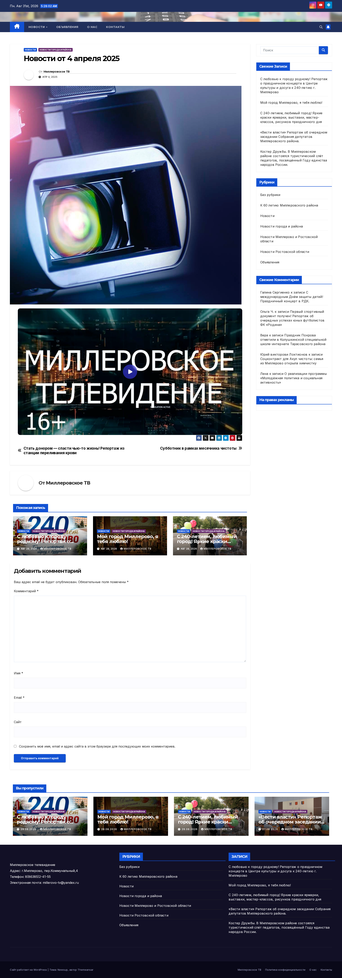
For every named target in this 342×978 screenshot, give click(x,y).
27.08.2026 (270, 829)
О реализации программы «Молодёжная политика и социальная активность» (293, 378)
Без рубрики (270, 195)
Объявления (67, 27)
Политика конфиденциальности (285, 969)
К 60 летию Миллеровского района (289, 205)
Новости (37, 27)
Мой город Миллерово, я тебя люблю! (127, 539)
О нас (92, 27)
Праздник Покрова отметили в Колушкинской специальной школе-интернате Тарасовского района (293, 339)
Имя (18, 673)
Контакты (115, 27)
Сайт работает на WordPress (29, 969)
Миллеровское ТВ (57, 71)
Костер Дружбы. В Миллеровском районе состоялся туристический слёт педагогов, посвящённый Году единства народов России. (279, 927)
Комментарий (26, 591)
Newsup (63, 969)
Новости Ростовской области (284, 252)
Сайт (18, 722)
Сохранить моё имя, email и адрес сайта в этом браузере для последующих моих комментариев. (97, 746)
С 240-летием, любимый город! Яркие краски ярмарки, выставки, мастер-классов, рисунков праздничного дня (291, 117)
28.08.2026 (109, 829)
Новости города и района (55, 50)
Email (19, 698)
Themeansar (85, 969)
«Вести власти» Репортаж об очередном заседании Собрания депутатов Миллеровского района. (293, 136)
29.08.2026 (29, 829)
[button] (321, 27)
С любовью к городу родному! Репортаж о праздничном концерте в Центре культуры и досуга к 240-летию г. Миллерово (275, 871)
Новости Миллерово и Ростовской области (155, 906)
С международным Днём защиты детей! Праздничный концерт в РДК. (291, 296)
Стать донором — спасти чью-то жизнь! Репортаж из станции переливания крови (74, 450)
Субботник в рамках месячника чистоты (198, 448)
